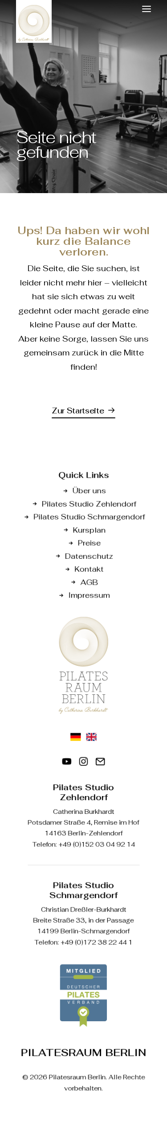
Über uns (89, 490)
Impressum (89, 595)
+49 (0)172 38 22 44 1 (97, 942)
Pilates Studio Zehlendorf (89, 503)
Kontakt (89, 569)
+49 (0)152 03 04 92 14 (96, 844)
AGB (89, 582)
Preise (88, 543)
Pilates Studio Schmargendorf (89, 516)
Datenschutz (89, 556)
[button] (146, 9)
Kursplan (89, 530)
